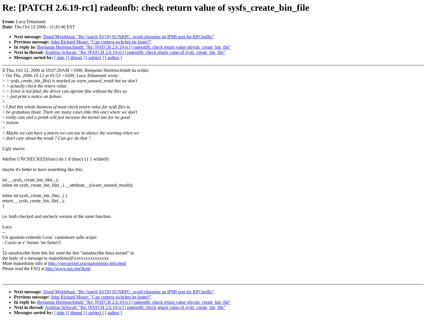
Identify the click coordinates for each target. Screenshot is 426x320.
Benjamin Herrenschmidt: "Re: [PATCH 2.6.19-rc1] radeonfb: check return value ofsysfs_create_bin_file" (134, 47)
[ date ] (60, 57)
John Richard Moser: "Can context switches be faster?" (101, 41)
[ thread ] (76, 57)
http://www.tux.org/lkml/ (68, 268)
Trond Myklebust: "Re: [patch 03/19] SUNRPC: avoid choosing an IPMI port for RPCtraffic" (128, 36)
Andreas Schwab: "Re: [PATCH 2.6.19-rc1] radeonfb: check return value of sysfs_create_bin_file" (135, 52)
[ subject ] (95, 57)
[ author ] (113, 57)
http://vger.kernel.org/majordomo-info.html (87, 263)
